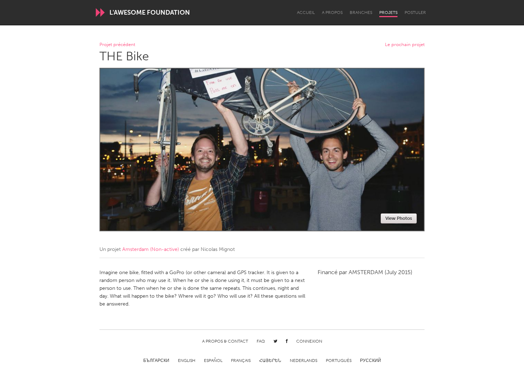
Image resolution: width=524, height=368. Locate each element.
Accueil (306, 12)
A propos (332, 12)
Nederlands (303, 360)
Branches (361, 12)
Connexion (309, 341)
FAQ (261, 341)
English (186, 360)
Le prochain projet (405, 44)
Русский (370, 360)
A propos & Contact (225, 341)
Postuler (415, 12)
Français (241, 360)
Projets (388, 12)
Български (156, 360)
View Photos (398, 218)
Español (213, 360)
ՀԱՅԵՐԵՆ (270, 360)
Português (338, 360)
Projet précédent (117, 44)
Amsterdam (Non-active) (150, 249)
